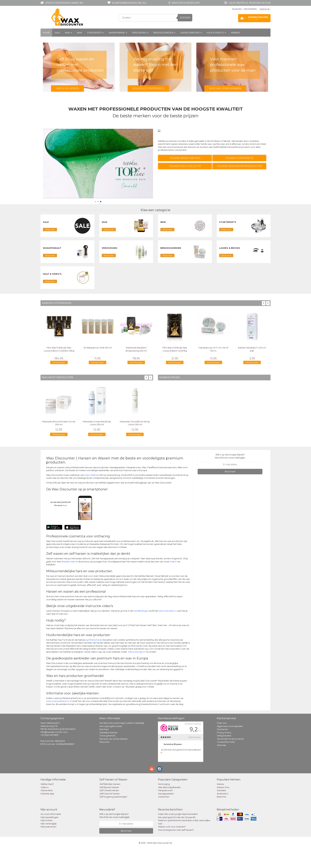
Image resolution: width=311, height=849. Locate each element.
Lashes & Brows (190, 32)
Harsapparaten (166, 793)
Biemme (221, 796)
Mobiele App (47, 793)
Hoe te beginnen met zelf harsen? (176, 830)
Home (46, 32)
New (79, 32)
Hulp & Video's (215, 32)
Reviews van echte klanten (113, 739)
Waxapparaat (117, 32)
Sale (57, 32)
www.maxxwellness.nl (57, 701)
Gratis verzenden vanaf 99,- (64, 2)
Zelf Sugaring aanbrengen (113, 796)
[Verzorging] (141, 251)
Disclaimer (222, 729)
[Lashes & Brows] (258, 251)
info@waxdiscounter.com (54, 732)
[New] (200, 225)
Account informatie (51, 814)
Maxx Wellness (92, 475)
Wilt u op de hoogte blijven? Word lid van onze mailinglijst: (230, 456)
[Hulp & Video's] (82, 277)
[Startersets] (258, 225)
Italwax (220, 784)
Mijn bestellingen (49, 817)
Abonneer (230, 471)
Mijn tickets (46, 820)
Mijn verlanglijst (49, 823)
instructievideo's (167, 610)
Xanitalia (221, 790)
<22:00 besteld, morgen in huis (250, 2)
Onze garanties (107, 735)
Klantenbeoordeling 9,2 (129, 2)
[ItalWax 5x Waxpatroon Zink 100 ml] (97, 326)
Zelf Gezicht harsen (109, 793)
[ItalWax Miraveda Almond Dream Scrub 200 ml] (58, 400)
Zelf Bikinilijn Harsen (109, 784)
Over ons (221, 723)
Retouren (104, 742)
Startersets (94, 32)
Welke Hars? (47, 784)
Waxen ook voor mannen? (172, 826)
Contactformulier (226, 742)
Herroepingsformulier (110, 726)
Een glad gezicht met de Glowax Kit (177, 817)
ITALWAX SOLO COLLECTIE (185, 166)
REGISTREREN (250, 9)
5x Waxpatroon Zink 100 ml (98, 347)
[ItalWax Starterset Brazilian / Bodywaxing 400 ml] (136, 326)
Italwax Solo (223, 787)
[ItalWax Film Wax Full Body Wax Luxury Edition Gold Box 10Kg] (59, 326)
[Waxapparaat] (82, 251)
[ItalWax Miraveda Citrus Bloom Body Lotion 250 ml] (134, 400)
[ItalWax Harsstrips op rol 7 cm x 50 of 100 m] (213, 326)
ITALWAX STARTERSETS (239, 158)
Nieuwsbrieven (48, 826)
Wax (67, 32)
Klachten (104, 729)
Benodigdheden (163, 32)
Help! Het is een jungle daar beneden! (178, 814)
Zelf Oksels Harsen (109, 790)
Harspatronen (165, 790)
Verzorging (139, 32)
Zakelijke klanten (108, 732)
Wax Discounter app (186, 2)
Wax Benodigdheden (169, 787)
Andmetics (222, 793)
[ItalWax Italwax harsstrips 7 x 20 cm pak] (252, 326)
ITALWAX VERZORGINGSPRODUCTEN (239, 166)
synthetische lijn (94, 639)
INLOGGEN (237, 9)
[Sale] (82, 225)
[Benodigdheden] (200, 251)
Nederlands (265, 9)
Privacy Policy (224, 732)
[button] (95, 201)
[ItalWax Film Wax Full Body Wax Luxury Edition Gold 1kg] (175, 326)
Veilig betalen (224, 735)
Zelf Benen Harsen (109, 787)
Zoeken (185, 17)
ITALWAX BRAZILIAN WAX (185, 158)
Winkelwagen (58, 362)
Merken (235, 32)
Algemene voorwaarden (230, 726)
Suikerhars (163, 796)
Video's (174, 561)
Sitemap (221, 745)
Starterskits (47, 790)
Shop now (50, 229)
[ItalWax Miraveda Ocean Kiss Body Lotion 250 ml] (96, 400)
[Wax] (141, 225)
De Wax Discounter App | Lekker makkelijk (121, 723)
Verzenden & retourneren (230, 739)
